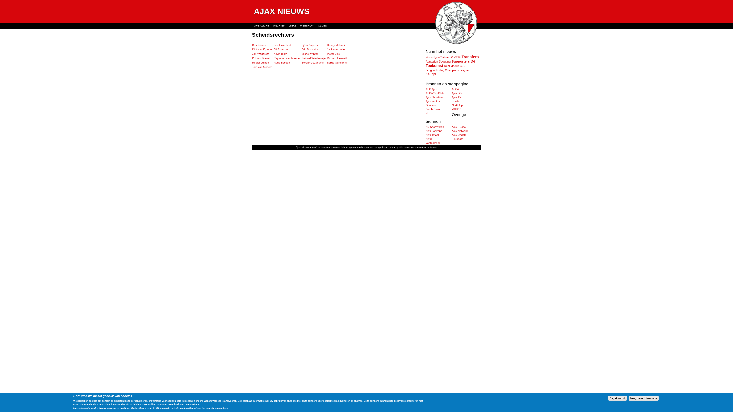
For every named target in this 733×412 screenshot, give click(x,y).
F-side (455, 101)
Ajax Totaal (432, 134)
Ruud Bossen (282, 62)
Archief (279, 25)
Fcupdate (457, 138)
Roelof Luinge (260, 62)
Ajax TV (456, 97)
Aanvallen (432, 61)
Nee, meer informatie (643, 398)
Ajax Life (457, 93)
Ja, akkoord (617, 398)
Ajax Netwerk (460, 130)
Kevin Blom (280, 53)
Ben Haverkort (282, 45)
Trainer (444, 57)
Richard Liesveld (337, 58)
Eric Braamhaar (311, 49)
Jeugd (431, 74)
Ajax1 (429, 138)
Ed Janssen (281, 49)
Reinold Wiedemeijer (314, 58)
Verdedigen (433, 57)
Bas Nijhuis (259, 45)
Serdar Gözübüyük (313, 62)
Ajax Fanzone (434, 130)
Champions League (457, 70)
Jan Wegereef (260, 53)
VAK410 (456, 109)
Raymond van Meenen (287, 58)
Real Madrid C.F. (454, 66)
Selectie (455, 57)
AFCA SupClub (435, 93)
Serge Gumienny (337, 62)
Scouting (445, 61)
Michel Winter (310, 53)
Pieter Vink (333, 53)
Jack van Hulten (336, 49)
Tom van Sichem (262, 66)
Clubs (322, 25)
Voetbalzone (433, 142)
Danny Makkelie (336, 45)
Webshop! (307, 25)
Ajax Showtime (434, 97)
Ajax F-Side (459, 126)
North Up (457, 105)
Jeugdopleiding (435, 70)
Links (292, 25)
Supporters (460, 61)
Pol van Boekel (261, 58)
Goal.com (431, 105)
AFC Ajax (431, 89)
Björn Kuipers (310, 45)
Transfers (470, 57)
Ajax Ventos (433, 101)
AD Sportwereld (435, 126)
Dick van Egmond (262, 49)
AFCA (455, 89)
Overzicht (261, 25)
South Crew (433, 109)
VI (427, 113)
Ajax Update (459, 134)
